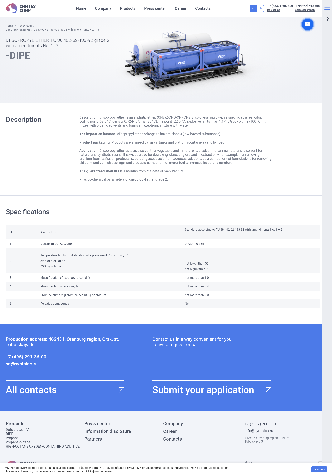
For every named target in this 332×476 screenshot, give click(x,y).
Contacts (203, 8)
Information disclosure (107, 431)
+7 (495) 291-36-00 (26, 357)
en (260, 8)
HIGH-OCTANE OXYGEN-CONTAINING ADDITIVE (43, 446)
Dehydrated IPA (18, 429)
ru (253, 8)
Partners (93, 439)
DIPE (9, 434)
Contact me (273, 10)
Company (103, 8)
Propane (12, 438)
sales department (305, 10)
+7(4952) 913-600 (307, 6)
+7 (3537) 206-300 (280, 6)
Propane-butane (18, 442)
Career (180, 8)
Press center (155, 8)
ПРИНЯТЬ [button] (319, 469)
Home (81, 8)
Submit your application (203, 389)
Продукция (25, 25)
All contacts (31, 389)
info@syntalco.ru (259, 430)
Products (127, 8)
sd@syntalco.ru (22, 364)
